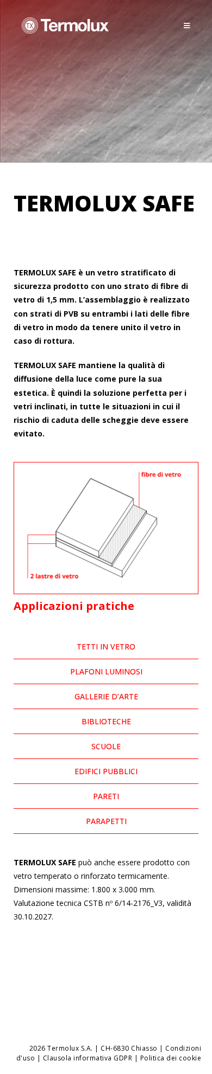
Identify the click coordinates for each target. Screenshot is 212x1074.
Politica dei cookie (171, 1058)
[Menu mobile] (187, 25)
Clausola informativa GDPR (88, 1058)
